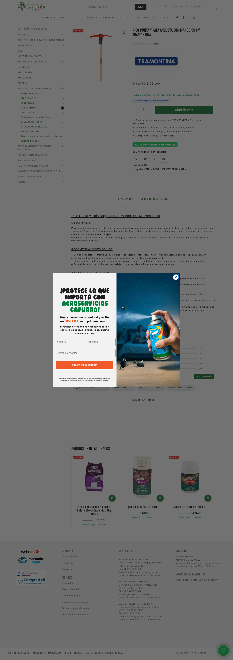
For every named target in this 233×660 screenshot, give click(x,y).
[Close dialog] (176, 277)
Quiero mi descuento (84, 365)
